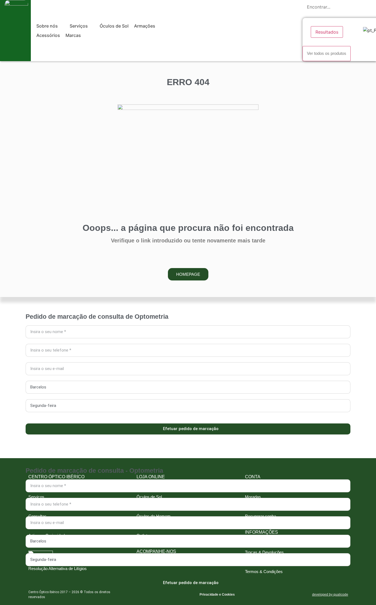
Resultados (326, 32)
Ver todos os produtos (326, 53)
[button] (50, 26)
